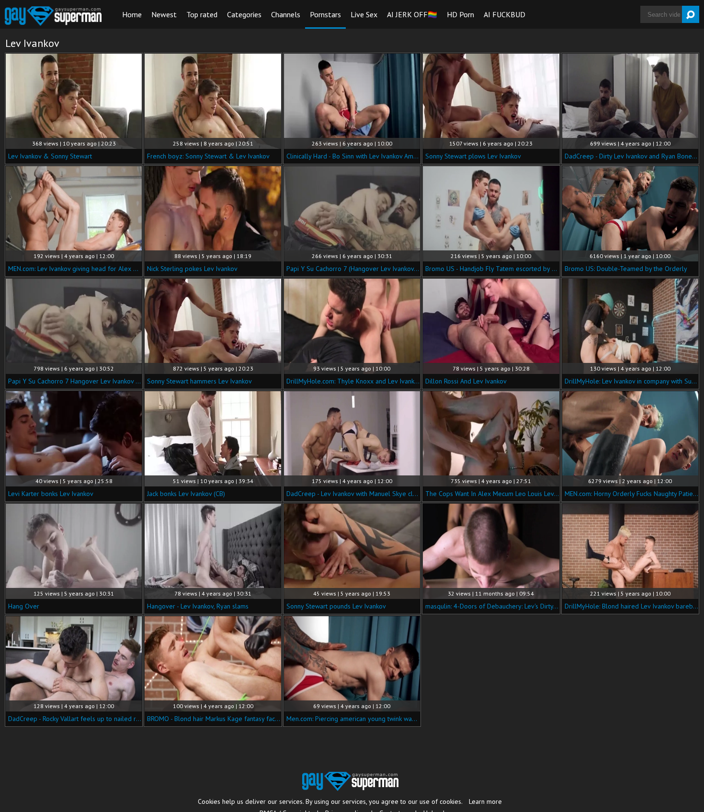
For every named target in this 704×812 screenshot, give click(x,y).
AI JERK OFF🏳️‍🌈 (412, 14)
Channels (285, 14)
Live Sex (364, 14)
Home (132, 14)
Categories (244, 14)
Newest (164, 14)
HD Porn (460, 14)
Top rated (201, 14)
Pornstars (325, 14)
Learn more (485, 801)
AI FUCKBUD (504, 14)
